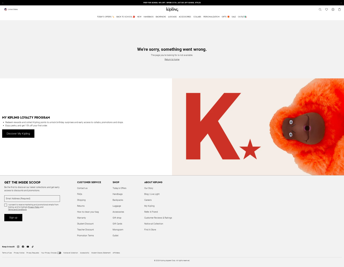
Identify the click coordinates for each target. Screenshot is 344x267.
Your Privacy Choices (48, 253)
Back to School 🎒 (126, 17)
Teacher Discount (85, 229)
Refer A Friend (151, 212)
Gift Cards (117, 223)
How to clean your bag (88, 212)
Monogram (118, 229)
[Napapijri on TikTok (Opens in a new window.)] (32, 246)
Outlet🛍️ (242, 17)
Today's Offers (119, 188)
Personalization (211, 17)
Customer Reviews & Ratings (158, 218)
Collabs (197, 17)
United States (13, 9)
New (139, 17)
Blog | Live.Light (152, 194)
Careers (148, 200)
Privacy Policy (34, 207)
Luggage (172, 17)
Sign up (13, 217)
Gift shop (117, 218)
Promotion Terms (85, 235)
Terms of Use (7, 253)
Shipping (81, 200)
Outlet (115, 235)
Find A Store (150, 229)
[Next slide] (341, 3)
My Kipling (149, 206)
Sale (234, 17)
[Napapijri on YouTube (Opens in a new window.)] (27, 246)
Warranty (81, 218)
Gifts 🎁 (226, 17)
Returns (81, 206)
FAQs (79, 194)
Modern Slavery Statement (101, 253)
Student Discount (85, 223)
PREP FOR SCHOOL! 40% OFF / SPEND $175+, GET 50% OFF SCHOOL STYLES (172, 3)
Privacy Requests (32, 253)
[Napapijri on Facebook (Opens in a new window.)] (23, 246)
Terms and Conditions (17, 209)
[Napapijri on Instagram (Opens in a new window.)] (18, 246)
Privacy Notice (19, 253)
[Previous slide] (3, 3)
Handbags (149, 17)
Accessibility (84, 253)
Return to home (172, 59)
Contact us (82, 188)
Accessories (185, 17)
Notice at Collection (153, 223)
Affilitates (116, 253)
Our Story (148, 188)
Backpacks (161, 17)
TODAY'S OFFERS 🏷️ (105, 17)
